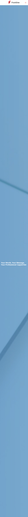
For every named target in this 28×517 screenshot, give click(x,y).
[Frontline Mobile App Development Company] (14, 2)
